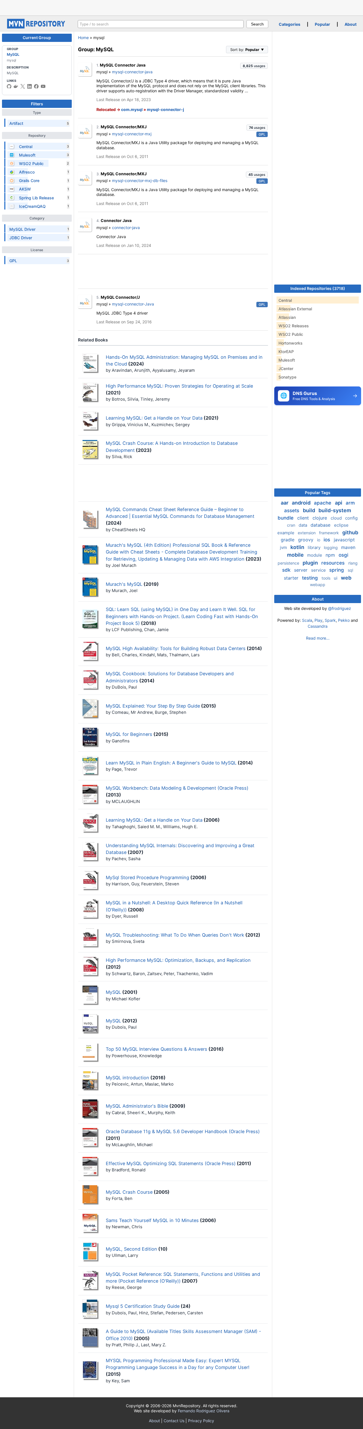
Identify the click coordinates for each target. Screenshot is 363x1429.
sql (350, 570)
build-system (334, 510)
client (303, 518)
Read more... (318, 638)
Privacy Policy (201, 1420)
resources (333, 563)
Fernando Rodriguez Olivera (203, 1410)
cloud (337, 518)
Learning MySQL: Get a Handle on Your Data (154, 418)
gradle (288, 539)
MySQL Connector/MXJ (124, 126)
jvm (284, 547)
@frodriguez (339, 608)
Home (83, 37)
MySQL (13, 54)
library (315, 547)
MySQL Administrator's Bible (137, 1106)
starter (292, 578)
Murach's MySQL (124, 584)
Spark (330, 620)
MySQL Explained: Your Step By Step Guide (153, 706)
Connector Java (116, 220)
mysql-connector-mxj (131, 133)
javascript (344, 539)
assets (292, 510)
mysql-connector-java (132, 71)
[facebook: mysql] (36, 86)
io (319, 539)
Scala (307, 620)
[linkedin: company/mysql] (29, 86)
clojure (320, 518)
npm (331, 555)
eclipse (341, 525)
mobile (296, 555)
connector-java (126, 227)
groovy (306, 539)
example (286, 532)
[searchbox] (161, 24)
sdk (287, 570)
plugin (311, 563)
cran (291, 525)
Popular (322, 24)
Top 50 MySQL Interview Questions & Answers (156, 1049)
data (303, 525)
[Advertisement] (181, 7)
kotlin (297, 547)
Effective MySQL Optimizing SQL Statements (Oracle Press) (171, 1163)
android (302, 503)
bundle (286, 518)
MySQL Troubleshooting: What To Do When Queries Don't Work (175, 935)
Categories (289, 24)
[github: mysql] (9, 86)
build (309, 510)
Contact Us (174, 1420)
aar (285, 503)
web (346, 578)
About (350, 24)
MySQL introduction (127, 1077)
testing (310, 578)
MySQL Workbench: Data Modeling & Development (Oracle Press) (177, 788)
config (351, 518)
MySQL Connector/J (120, 297)
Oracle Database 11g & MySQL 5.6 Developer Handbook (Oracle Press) (183, 1131)
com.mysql (132, 109)
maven (348, 547)
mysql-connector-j (165, 109)
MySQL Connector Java (122, 65)
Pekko (344, 620)
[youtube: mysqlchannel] (43, 86)
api (339, 503)
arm (350, 503)
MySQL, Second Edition (131, 1249)
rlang (353, 563)
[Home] (37, 27)
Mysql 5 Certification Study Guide (143, 1306)
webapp (317, 584)
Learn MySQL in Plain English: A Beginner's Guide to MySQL (171, 763)
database (321, 525)
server (301, 570)
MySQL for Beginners (129, 734)
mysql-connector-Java (133, 304)
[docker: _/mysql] (16, 86)
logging (331, 547)
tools (327, 578)
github (350, 532)
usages (254, 66)
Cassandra (318, 626)
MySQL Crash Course (129, 1192)
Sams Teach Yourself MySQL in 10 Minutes (152, 1220)
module (315, 555)
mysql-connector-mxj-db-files (139, 180)
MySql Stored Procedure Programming (147, 877)
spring (337, 570)
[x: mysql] (22, 86)
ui (336, 578)
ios (328, 539)
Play (318, 620)
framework (329, 532)
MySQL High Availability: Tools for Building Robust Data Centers (176, 648)
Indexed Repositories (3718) (317, 288)
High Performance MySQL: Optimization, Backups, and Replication (178, 960)
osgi (343, 555)
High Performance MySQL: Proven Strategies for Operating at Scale (179, 386)
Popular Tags (317, 492)
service (319, 570)
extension (307, 532)
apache (323, 503)
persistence (289, 563)
